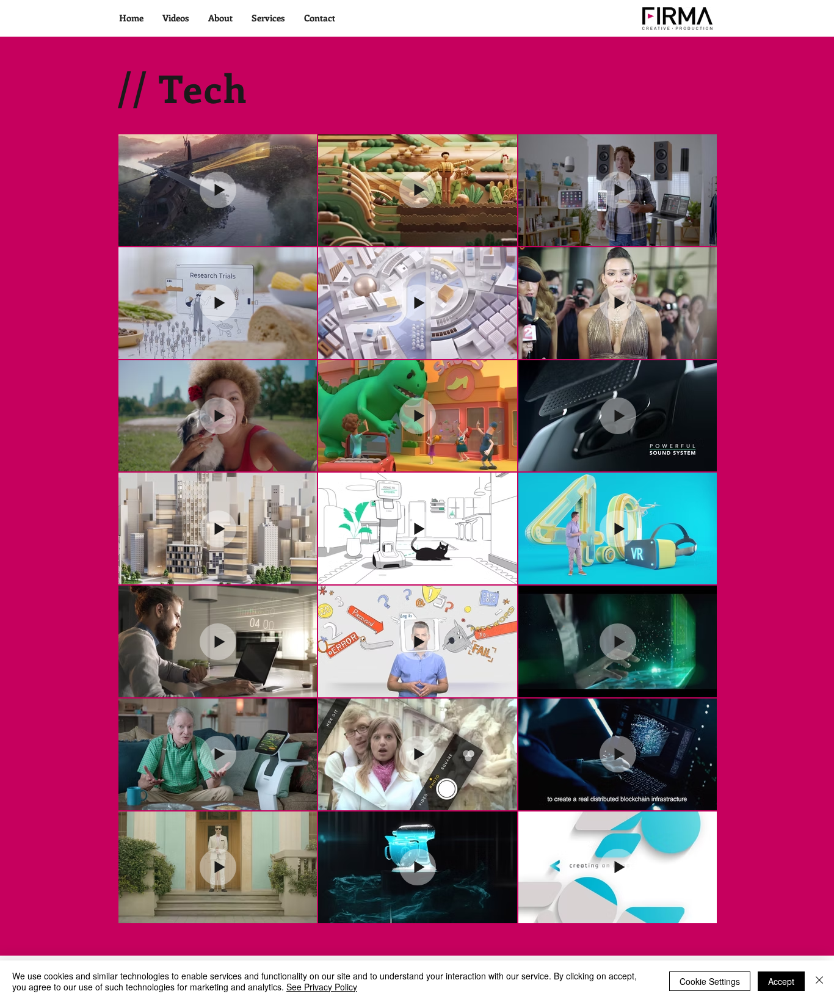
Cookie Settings (710, 981)
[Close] (819, 981)
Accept (781, 981)
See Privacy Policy (321, 987)
